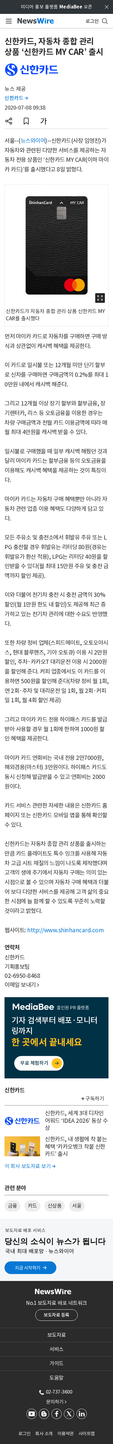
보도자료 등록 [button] (56, 1315)
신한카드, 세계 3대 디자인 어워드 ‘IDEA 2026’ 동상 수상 (76, 1120)
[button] (9, 121)
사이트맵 (87, 1433)
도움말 (56, 1378)
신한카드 (16, 98)
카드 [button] (32, 1205)
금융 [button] (12, 1205)
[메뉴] (7, 21)
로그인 (24, 1433)
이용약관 (66, 1433)
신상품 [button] (55, 1205)
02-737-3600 (59, 1392)
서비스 (56, 1349)
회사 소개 (44, 1433)
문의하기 (56, 1402)
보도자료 (56, 1335)
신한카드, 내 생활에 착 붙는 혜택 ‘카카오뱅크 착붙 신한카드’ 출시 (76, 1146)
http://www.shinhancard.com (65, 930)
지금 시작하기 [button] (27, 1268)
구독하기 (94, 1098)
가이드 (56, 1363)
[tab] (56, 1335)
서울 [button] (76, 1205)
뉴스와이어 (33, 140)
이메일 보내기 (22, 984)
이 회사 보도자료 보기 (30, 1166)
